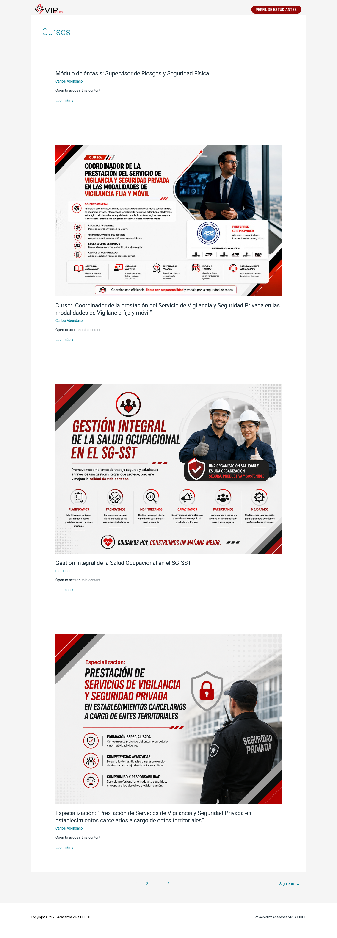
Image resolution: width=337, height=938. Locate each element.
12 (167, 883)
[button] (276, 10)
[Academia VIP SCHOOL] (48, 9)
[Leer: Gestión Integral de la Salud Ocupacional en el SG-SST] (168, 469)
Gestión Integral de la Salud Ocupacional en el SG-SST (123, 563)
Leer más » (64, 100)
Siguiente (289, 883)
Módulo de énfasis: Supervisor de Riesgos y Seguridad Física (132, 73)
